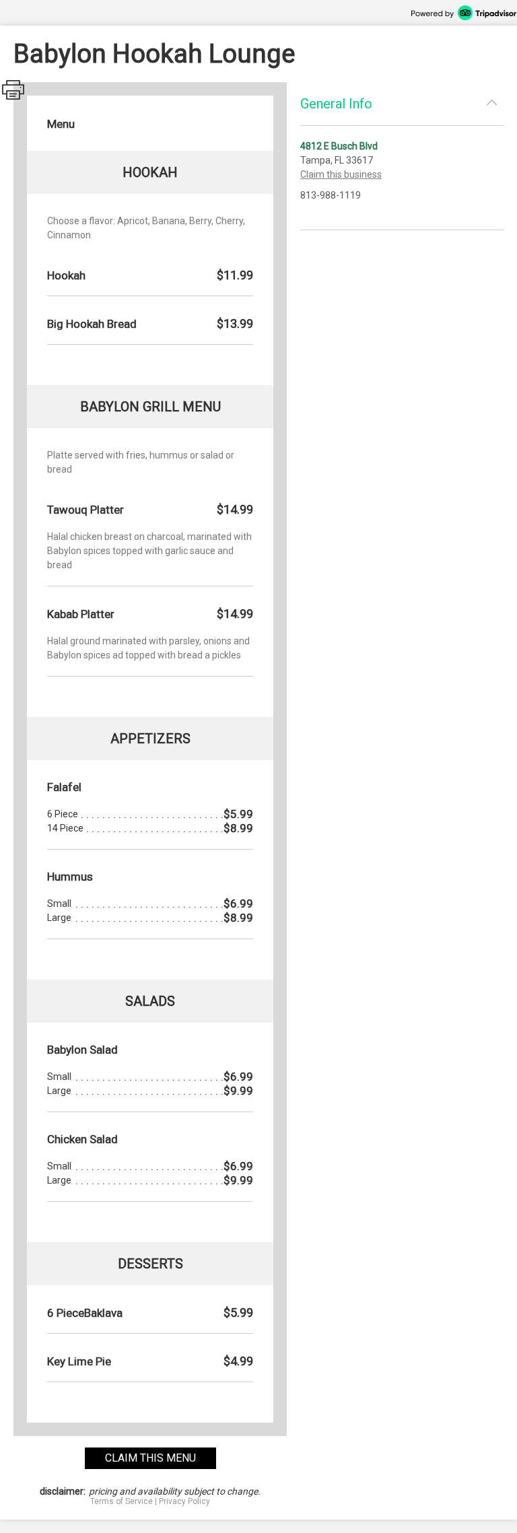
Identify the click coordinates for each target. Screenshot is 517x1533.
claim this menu (150, 1458)
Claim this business (341, 174)
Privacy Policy (184, 1501)
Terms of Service (121, 1501)
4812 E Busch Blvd (339, 146)
